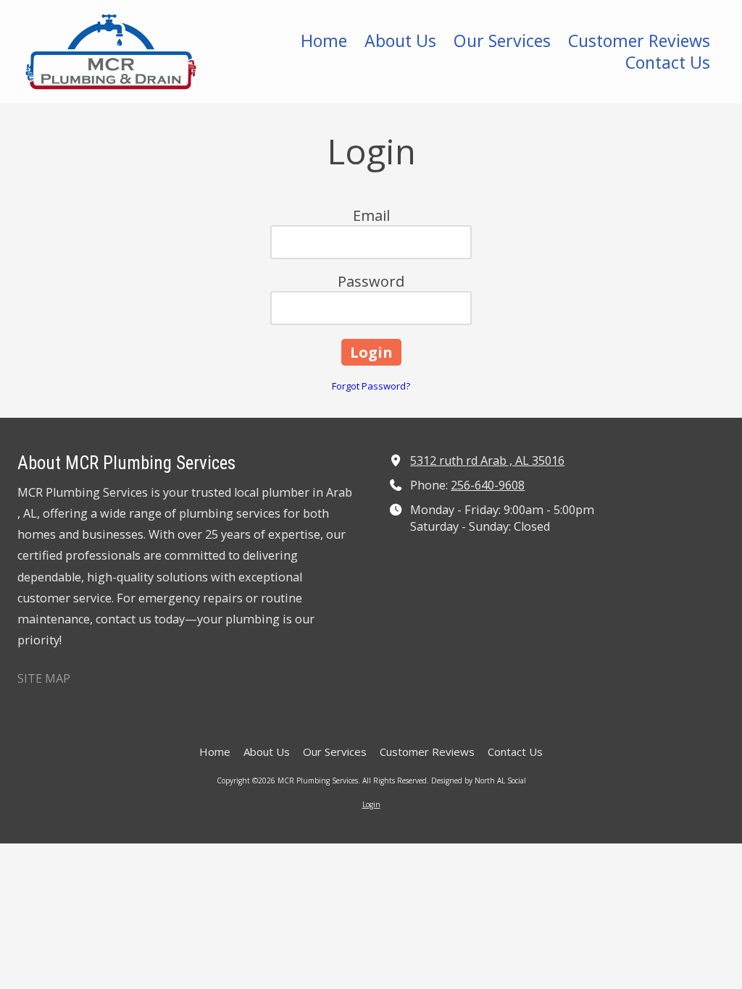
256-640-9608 (488, 485)
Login (371, 804)
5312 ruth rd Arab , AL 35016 (487, 460)
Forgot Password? (371, 385)
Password (371, 281)
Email (371, 215)
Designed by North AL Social (478, 780)
